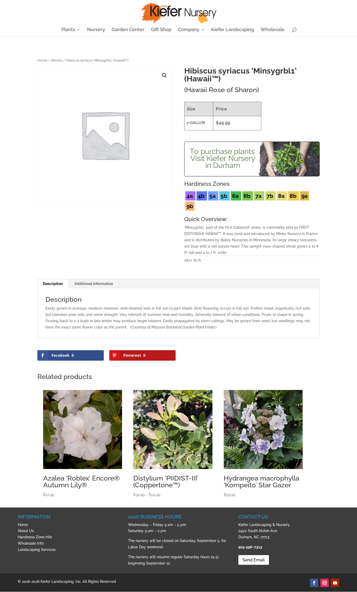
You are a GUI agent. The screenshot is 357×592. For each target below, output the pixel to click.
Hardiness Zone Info (35, 537)
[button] (164, 75)
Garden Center (128, 30)
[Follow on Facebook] (314, 583)
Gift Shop (161, 30)
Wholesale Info (31, 543)
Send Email (254, 559)
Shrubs (56, 60)
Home (42, 60)
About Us (26, 531)
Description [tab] (53, 284)
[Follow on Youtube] (335, 583)
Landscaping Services (37, 550)
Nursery (96, 30)
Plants (68, 30)
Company (188, 30)
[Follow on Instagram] (324, 583)
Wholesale (273, 30)
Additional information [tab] (93, 284)
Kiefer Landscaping (232, 30)
